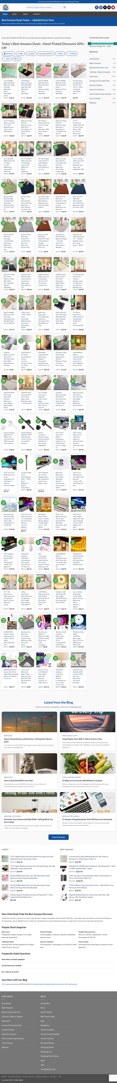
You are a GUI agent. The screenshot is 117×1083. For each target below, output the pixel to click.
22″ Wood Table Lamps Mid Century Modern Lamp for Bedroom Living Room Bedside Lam (78, 281)
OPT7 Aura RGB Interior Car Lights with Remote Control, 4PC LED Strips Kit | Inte (78, 479)
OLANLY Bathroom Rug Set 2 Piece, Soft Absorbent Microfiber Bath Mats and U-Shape (9, 359)
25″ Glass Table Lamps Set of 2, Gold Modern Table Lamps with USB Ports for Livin (43, 164)
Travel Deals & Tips (48, 1069)
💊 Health (31, 54)
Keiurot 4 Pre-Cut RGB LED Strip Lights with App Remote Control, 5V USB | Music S (43, 676)
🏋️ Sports (60, 54)
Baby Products (95, 63)
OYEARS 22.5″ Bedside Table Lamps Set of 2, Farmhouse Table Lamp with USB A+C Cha (26, 281)
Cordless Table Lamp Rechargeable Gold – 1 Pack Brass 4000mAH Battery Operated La (26, 480)
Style (43, 1060)
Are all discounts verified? (12, 965)
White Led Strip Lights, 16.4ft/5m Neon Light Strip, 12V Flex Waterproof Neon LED (78, 638)
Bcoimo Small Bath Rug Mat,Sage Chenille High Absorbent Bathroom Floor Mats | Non (8, 242)
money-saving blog (11, 984)
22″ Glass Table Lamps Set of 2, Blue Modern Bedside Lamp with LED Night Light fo (43, 202)
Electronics (93, 76)
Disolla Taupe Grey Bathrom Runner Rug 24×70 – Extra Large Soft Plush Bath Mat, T (78, 87)
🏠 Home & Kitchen (45, 54)
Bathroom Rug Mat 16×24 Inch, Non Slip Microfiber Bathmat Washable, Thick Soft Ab (78, 399)
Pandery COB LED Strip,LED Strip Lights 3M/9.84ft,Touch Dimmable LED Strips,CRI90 (61, 597)
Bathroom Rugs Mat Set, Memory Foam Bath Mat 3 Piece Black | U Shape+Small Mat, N (26, 127)
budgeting (47, 984)
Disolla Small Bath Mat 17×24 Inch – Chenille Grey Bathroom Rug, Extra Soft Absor (26, 638)
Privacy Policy (28, 1076)
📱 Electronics (8, 54)
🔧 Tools (6, 59)
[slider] (90, 43)
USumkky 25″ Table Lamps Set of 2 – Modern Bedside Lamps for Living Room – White (78, 240)
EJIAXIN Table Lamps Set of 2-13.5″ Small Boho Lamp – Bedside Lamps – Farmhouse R (26, 398)
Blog (42, 1021)
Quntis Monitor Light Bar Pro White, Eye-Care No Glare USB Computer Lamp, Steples (9, 438)
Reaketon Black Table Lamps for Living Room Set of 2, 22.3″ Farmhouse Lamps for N (43, 280)
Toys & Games (94, 98)
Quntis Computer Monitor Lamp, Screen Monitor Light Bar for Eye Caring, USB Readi (43, 439)
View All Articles (58, 837)
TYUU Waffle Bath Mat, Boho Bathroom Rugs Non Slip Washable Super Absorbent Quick (9, 88)
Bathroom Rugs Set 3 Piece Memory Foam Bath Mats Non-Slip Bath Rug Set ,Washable (9, 281)
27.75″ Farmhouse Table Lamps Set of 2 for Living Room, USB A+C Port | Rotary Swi (78, 127)
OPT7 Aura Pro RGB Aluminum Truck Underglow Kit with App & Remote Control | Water (9, 479)
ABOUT (25, 14)
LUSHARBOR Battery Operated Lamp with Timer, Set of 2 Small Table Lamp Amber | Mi (61, 560)
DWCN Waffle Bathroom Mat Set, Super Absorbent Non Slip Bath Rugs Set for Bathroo (9, 317)
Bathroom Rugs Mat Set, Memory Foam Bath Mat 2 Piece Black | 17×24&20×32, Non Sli (61, 127)
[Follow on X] (105, 7)
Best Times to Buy (48, 1016)
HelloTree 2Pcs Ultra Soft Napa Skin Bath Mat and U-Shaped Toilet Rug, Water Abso (61, 317)
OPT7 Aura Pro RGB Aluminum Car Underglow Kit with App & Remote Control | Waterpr (26, 520)
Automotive (94, 59)
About (4, 1076)
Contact (53, 1076)
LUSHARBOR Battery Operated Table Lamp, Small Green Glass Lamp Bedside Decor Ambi (78, 359)
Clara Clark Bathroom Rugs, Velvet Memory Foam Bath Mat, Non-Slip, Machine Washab (26, 676)
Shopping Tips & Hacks (49, 1056)
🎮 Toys (16, 59)
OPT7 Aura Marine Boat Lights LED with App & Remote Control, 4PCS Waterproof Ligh (78, 520)
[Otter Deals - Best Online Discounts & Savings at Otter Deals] (12, 7)
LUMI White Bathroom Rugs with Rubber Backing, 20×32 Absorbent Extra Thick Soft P (43, 598)
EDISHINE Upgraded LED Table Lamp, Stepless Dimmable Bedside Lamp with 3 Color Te (43, 359)
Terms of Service (42, 1076)
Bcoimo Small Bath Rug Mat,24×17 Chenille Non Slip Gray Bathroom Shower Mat (26, 241)
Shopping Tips (46, 1052)
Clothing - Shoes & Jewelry (99, 72)
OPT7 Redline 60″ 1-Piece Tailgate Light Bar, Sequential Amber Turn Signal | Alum (43, 478)
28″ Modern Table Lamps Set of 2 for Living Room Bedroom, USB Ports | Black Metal (43, 127)
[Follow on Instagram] (101, 7)
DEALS (5, 14)
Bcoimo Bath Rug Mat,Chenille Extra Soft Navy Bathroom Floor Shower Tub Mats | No (26, 203)
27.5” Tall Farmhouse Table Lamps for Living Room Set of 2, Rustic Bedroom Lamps (9, 598)
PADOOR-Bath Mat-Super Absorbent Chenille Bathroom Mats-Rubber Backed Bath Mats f (9, 400)
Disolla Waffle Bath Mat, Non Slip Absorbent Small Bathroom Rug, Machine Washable (43, 87)
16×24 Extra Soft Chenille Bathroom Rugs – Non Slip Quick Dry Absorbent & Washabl (61, 241)
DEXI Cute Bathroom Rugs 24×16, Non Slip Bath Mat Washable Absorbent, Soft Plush (61, 520)
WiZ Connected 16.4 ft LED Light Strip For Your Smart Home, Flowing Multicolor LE (43, 560)
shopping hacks (38, 984)
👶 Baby (20, 54)
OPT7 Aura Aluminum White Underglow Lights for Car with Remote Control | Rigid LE (61, 440)
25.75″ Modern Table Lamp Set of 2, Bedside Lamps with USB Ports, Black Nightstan (26, 165)
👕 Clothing (72, 54)
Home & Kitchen (95, 85)
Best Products (46, 1012)
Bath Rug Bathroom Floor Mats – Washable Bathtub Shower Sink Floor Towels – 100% (61, 480)
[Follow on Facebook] (97, 7)
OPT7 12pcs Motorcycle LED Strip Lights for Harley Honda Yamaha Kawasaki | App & (78, 440)
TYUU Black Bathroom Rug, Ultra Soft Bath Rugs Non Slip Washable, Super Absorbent (26, 87)
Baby (43, 1008)
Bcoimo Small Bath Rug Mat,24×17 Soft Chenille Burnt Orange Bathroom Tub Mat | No (61, 203)
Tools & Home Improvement (100, 94)
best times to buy (58, 984)
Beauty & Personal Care (98, 67)
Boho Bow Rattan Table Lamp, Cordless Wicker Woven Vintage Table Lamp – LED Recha (43, 520)
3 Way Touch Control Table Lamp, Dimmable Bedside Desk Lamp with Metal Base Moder (26, 319)
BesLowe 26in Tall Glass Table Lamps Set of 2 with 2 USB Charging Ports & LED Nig (9, 519)
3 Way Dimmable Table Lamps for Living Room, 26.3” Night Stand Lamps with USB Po (26, 598)
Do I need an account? (10, 972)
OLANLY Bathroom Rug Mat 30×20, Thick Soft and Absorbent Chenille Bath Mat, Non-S (61, 399)
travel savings (72, 984)
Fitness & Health (47, 1030)
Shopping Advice (47, 1047)
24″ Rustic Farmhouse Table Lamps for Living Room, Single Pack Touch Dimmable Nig (78, 318)
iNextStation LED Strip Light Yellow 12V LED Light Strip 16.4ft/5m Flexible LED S (78, 559)
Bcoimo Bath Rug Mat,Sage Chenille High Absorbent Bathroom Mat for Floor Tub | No (9, 203)
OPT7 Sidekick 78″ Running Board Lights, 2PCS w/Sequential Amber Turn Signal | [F (9, 560)
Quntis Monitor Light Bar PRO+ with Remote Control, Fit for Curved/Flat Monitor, (26, 438)
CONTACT (36, 14)
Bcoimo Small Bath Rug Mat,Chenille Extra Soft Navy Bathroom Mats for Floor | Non (78, 202)
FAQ (59, 1076)
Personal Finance (47, 1043)
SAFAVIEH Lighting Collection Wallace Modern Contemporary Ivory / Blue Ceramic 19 (61, 677)
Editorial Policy (14, 1076)
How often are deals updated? (13, 959)
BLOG (14, 14)
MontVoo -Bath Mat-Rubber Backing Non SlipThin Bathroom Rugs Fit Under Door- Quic (61, 359)
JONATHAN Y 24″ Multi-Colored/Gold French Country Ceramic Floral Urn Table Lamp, (26, 360)
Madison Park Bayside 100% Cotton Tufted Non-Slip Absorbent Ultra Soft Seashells (78, 676)
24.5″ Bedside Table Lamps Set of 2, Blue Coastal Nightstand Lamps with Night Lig (9, 165)
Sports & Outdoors (96, 89)
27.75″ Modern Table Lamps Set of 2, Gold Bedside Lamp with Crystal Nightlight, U (9, 126)
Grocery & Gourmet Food (99, 81)
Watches (92, 103)
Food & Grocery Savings (50, 1034)
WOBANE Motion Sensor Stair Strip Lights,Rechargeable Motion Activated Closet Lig (11, 674)
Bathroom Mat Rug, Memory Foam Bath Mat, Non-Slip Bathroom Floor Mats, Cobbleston (61, 165)
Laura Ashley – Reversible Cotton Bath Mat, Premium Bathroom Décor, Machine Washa (78, 599)
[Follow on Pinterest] (113, 7)
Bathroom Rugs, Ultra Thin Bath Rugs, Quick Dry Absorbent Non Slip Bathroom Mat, (43, 318)
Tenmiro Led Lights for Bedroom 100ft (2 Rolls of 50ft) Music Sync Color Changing (43, 638)
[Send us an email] (109, 7)
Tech (42, 1065)
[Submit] (64, 7)
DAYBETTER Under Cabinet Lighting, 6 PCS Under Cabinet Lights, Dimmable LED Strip (9, 638)
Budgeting (45, 1025)
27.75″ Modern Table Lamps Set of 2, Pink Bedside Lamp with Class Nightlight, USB (78, 164)
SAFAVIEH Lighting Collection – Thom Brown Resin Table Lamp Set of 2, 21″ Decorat (26, 560)
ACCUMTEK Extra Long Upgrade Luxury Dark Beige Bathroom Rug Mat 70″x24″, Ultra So (43, 400)
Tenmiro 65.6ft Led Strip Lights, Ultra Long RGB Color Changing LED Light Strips (61, 638)
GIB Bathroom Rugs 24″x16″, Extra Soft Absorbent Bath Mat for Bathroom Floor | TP (61, 281)
